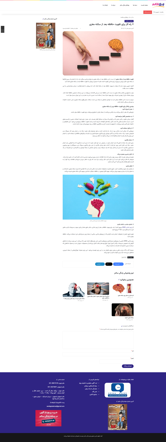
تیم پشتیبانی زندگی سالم (124, 273)
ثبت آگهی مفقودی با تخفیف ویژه (88, 383)
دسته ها (135, 5)
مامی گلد (94, 392)
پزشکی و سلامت (129, 21)
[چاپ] (2, 31)
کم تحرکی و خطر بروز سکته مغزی (126, 295)
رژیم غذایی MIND (127, 227)
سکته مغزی (124, 257)
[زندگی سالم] (158, 5)
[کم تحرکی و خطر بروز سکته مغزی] (123, 288)
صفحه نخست (144, 5)
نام (133, 351)
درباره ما (113, 5)
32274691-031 (52, 387)
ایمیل (132, 358)
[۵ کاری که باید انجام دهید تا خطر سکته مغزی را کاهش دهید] (98, 288)
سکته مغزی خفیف (129, 318)
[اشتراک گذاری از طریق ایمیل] (2, 27)
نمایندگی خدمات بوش (91, 389)
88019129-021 (53, 383)
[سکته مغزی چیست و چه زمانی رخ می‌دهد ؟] (74, 289)
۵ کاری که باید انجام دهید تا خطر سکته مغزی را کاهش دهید (98, 297)
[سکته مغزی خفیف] (123, 309)
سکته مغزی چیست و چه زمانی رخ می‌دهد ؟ (74, 299)
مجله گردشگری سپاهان (90, 386)
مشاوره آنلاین (93, 394)
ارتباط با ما (105, 5)
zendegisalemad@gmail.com (55, 406)
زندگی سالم (131, 17)
